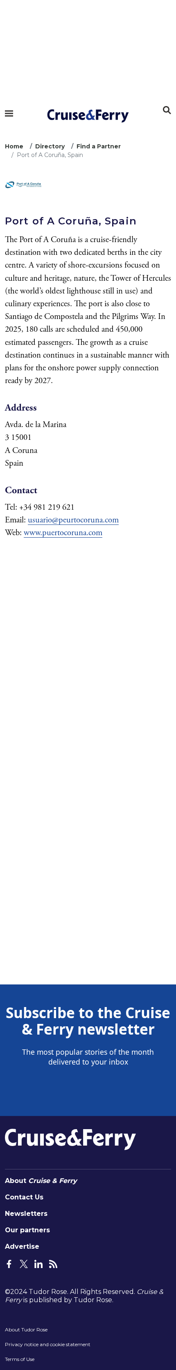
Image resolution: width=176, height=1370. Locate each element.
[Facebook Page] (9, 1263)
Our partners (27, 1230)
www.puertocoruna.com (63, 532)
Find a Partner (99, 146)
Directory (50, 146)
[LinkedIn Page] (38, 1263)
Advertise (22, 1246)
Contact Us (24, 1197)
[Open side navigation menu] (9, 113)
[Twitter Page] (24, 1263)
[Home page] (88, 115)
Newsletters (26, 1214)
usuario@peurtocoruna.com (73, 520)
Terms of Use (19, 1359)
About (41, 1181)
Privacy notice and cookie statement (47, 1344)
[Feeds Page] (53, 1263)
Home (14, 146)
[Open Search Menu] (167, 110)
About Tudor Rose (26, 1329)
